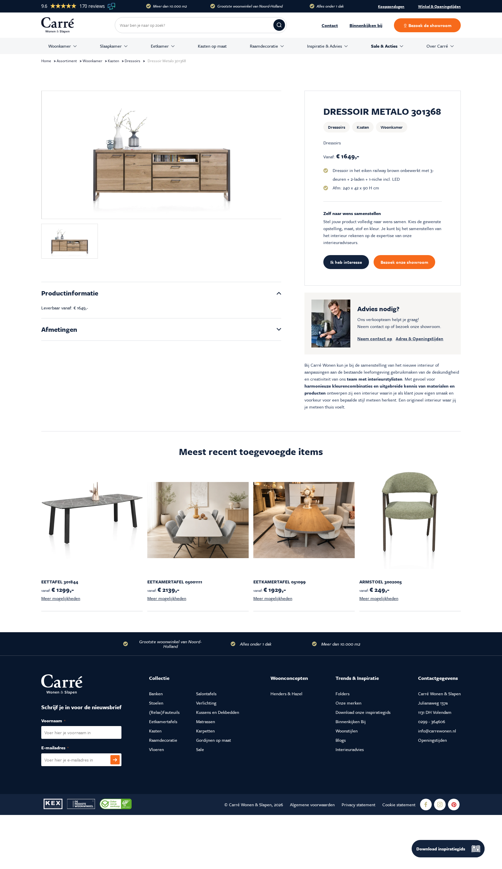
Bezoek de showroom (429, 25)
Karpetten (205, 731)
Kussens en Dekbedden (217, 712)
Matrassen (205, 721)
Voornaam (59, 720)
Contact (330, 25)
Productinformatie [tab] (69, 293)
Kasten (113, 61)
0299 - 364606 (431, 721)
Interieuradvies (350, 749)
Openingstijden (432, 740)
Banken (156, 693)
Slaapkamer (111, 46)
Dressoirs (132, 61)
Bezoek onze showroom (404, 262)
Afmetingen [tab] (59, 329)
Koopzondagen (391, 6)
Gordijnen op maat (213, 740)
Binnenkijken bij (365, 25)
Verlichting (206, 703)
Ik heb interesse (346, 262)
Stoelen (156, 703)
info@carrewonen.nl (437, 731)
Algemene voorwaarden (312, 804)
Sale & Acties (384, 46)
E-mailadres (61, 747)
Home (46, 61)
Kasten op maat (212, 46)
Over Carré (437, 46)
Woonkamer (59, 46)
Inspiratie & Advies (324, 46)
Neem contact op (374, 338)
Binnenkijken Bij (351, 721)
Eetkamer (160, 46)
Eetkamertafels (163, 721)
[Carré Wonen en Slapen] (62, 25)
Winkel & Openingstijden (439, 6)
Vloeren (156, 749)
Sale (200, 749)
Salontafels (206, 693)
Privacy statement (358, 804)
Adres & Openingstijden (419, 338)
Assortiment (67, 61)
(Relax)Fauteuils (164, 712)
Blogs (341, 740)
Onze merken (348, 703)
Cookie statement (398, 804)
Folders (342, 693)
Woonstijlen (347, 731)
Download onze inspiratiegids (363, 712)
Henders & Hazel (286, 693)
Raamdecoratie (264, 46)
